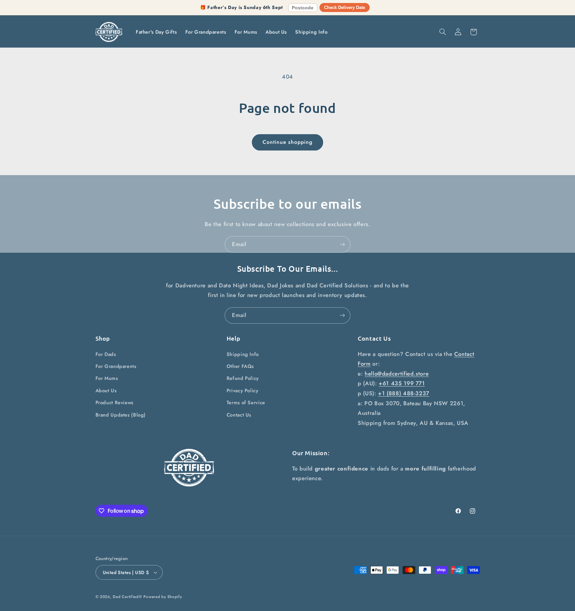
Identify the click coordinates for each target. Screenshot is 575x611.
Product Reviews (114, 402)
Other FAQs (240, 366)
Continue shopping (288, 142)
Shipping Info (243, 354)
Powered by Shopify (162, 596)
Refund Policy (243, 378)
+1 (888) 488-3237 (403, 393)
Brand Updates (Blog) (121, 415)
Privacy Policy (243, 390)
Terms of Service (246, 402)
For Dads (106, 354)
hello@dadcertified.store (397, 374)
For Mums (107, 378)
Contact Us (239, 415)
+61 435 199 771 (402, 383)
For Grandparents (116, 366)
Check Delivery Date (344, 7)
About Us (106, 390)
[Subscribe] (342, 244)
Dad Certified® (127, 596)
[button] (442, 32)
